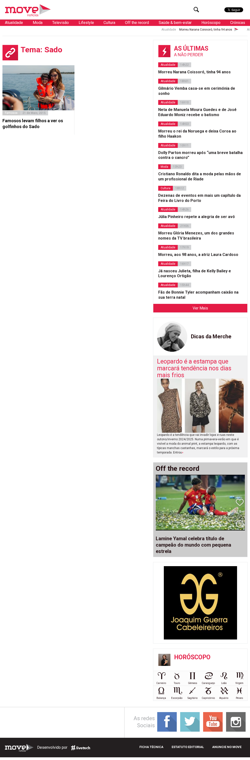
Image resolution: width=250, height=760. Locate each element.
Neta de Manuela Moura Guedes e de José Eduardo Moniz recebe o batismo (197, 112)
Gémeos (192, 683)
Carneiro (161, 683)
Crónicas (237, 22)
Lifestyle (86, 22)
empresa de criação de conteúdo (80, 747)
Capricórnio (208, 698)
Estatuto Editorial (188, 747)
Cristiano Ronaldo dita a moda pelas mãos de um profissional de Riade (199, 176)
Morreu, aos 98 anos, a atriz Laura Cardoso (198, 254)
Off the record (137, 22)
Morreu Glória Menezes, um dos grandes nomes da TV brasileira (196, 236)
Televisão (60, 22)
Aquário (223, 698)
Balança (161, 698)
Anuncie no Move (226, 747)
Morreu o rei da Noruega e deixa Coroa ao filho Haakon (197, 134)
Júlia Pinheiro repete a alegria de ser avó (196, 216)
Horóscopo (210, 22)
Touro (177, 683)
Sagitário (193, 698)
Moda (37, 22)
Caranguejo (208, 683)
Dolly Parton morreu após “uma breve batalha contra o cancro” (200, 155)
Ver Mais (200, 308)
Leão (224, 683)
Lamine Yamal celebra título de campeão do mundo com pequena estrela (193, 545)
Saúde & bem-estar (175, 22)
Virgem (239, 683)
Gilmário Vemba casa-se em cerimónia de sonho (196, 91)
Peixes (239, 698)
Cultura (109, 22)
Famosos (11, 113)
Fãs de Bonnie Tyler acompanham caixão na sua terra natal (198, 295)
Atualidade (14, 22)
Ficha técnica (151, 747)
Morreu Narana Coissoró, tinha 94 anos (193, 29)
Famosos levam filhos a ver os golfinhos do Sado (32, 123)
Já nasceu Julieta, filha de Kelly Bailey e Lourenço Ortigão (194, 273)
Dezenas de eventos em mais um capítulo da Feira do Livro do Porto (199, 198)
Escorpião (176, 698)
